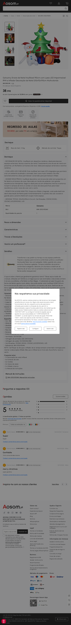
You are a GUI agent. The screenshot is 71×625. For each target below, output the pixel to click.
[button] (3, 621)
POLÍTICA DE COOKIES (40, 321)
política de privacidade (28, 323)
